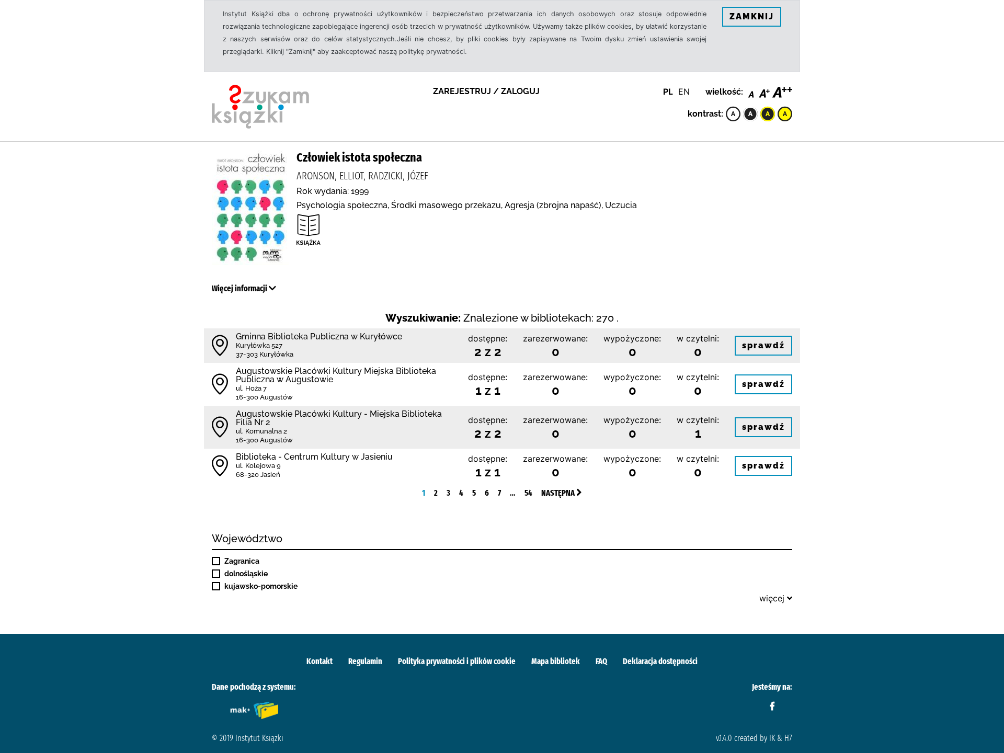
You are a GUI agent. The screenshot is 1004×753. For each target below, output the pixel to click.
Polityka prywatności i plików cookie (457, 661)
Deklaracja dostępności (660, 661)
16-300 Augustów (264, 397)
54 (528, 493)
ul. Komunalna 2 (261, 431)
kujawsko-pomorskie (261, 586)
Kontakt (319, 661)
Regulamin (365, 661)
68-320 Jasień (258, 474)
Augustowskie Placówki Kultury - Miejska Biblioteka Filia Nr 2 (339, 418)
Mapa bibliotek (555, 661)
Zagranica (241, 561)
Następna (558, 493)
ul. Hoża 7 (251, 388)
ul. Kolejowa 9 (258, 466)
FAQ (601, 661)
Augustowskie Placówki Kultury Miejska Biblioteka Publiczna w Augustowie (336, 375)
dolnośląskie (246, 573)
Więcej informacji (240, 288)
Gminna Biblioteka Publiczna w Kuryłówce (319, 336)
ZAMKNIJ (751, 16)
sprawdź (763, 345)
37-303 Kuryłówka (264, 354)
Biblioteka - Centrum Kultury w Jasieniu (314, 457)
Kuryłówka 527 (259, 345)
